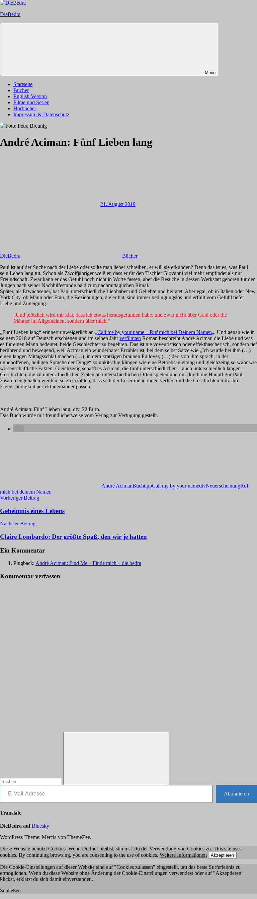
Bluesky (40, 826)
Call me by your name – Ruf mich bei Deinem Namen (154, 332)
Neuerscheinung (223, 486)
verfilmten (130, 338)
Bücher (21, 90)
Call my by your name (175, 486)
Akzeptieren (222, 855)
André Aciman (117, 486)
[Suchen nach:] (31, 781)
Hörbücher (24, 108)
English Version (30, 96)
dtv (202, 486)
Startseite (22, 84)
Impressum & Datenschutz (41, 114)
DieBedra (10, 14)
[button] (18, 429)
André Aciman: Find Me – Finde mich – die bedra (88, 563)
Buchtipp (142, 486)
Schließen (10, 890)
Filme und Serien (31, 102)
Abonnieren (236, 793)
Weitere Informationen (183, 855)
